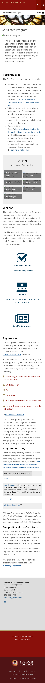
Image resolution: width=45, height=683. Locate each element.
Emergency (32, 671)
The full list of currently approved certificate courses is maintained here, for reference (21, 464)
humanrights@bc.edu (12, 354)
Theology (8, 498)
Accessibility (13, 671)
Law (6, 478)
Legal (23, 671)
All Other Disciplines (12, 505)
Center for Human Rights (11, 13)
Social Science (9, 485)
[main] (22, 303)
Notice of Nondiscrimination (22, 675)
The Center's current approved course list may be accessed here (24, 102)
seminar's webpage (19, 150)
